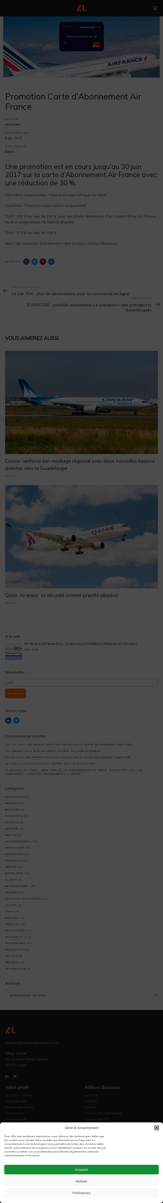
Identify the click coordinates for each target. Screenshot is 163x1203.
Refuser (81, 1181)
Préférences (81, 1193)
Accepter (81, 1170)
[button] (157, 1128)
